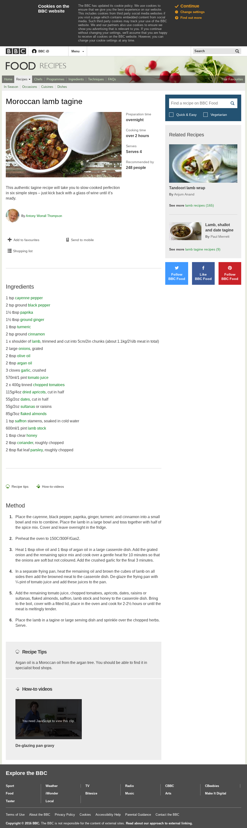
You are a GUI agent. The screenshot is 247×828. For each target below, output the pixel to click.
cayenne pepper (29, 298)
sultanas (28, 406)
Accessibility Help (108, 814)
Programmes (55, 79)
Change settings (192, 12)
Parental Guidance (138, 814)
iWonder (52, 793)
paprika (26, 312)
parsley (36, 450)
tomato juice (38, 378)
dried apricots (34, 392)
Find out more (191, 18)
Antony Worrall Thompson (44, 216)
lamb (36, 341)
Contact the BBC (167, 814)
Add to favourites (26, 240)
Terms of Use (15, 814)
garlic (25, 370)
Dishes (62, 87)
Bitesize (91, 793)
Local (50, 801)
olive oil (23, 356)
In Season (11, 87)
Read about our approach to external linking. (159, 823)
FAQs (112, 79)
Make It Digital (215, 793)
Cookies (85, 814)
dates (25, 399)
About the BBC (39, 814)
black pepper (39, 305)
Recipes (21, 79)
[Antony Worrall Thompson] (12, 216)
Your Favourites (232, 79)
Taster (10, 801)
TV (87, 786)
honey (32, 435)
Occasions (29, 87)
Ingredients (76, 79)
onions (24, 349)
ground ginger (32, 320)
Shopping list (23, 251)
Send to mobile (82, 240)
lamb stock (37, 428)
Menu (75, 51)
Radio (129, 786)
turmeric (24, 327)
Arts (168, 793)
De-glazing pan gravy (34, 746)
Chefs (38, 79)
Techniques (96, 79)
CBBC (169, 786)
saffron (21, 421)
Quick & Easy (186, 115)
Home (8, 79)
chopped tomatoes (49, 385)
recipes (199, 205)
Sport (10, 786)
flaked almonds (34, 414)
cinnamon (36, 334)
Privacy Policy (65, 814)
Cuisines (47, 87)
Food (21, 66)
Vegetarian (218, 115)
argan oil (24, 363)
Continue (189, 6)
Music (129, 793)
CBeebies (212, 786)
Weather (52, 786)
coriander (25, 443)
